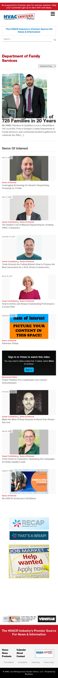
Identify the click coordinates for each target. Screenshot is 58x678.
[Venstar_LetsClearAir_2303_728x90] (29, 618)
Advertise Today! (10, 343)
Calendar (21, 649)
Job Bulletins (22, 662)
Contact (21, 656)
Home (5, 649)
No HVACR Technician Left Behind (19, 498)
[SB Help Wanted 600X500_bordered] (29, 561)
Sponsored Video (9, 377)
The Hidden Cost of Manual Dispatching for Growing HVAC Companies (27, 226)
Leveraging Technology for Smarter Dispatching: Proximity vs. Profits (25, 187)
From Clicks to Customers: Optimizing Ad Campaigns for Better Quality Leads (28, 460)
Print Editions (9, 662)
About (20, 653)
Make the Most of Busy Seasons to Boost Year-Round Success (28, 421)
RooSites (29, 674)
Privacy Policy (49, 662)
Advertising (36, 662)
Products (6, 656)
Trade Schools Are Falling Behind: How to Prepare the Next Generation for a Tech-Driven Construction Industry (28, 266)
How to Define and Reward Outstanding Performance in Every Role (28, 305)
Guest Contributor (10, 222)
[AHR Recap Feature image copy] (29, 528)
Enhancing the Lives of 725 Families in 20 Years (29, 118)
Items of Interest (9, 182)
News (5, 653)
